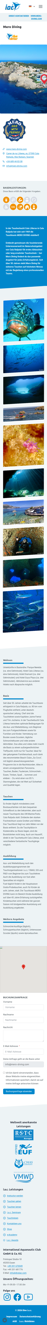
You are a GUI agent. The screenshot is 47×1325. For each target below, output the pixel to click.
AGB (15, 1321)
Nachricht (8, 1027)
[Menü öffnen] (40, 6)
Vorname (7, 1001)
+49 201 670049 (15, 1266)
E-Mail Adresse (10, 1046)
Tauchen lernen (14, 1207)
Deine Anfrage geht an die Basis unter (21, 1059)
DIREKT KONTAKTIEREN (19, 16)
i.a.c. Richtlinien (26, 1321)
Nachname (8, 1014)
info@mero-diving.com (16, 166)
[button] (4, 1320)
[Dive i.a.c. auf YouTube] (29, 1297)
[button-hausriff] (27, 207)
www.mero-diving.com (16, 149)
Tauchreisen (12, 1218)
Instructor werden (15, 1196)
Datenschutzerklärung (30, 1316)
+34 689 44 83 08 (14, 161)
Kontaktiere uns (14, 1223)
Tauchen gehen (14, 1201)
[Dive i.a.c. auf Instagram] (8, 1297)
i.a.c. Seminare (14, 1212)
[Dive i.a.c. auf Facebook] (18, 1297)
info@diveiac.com (18, 1273)
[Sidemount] (6, 200)
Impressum (11, 1316)
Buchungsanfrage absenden (19, 1091)
